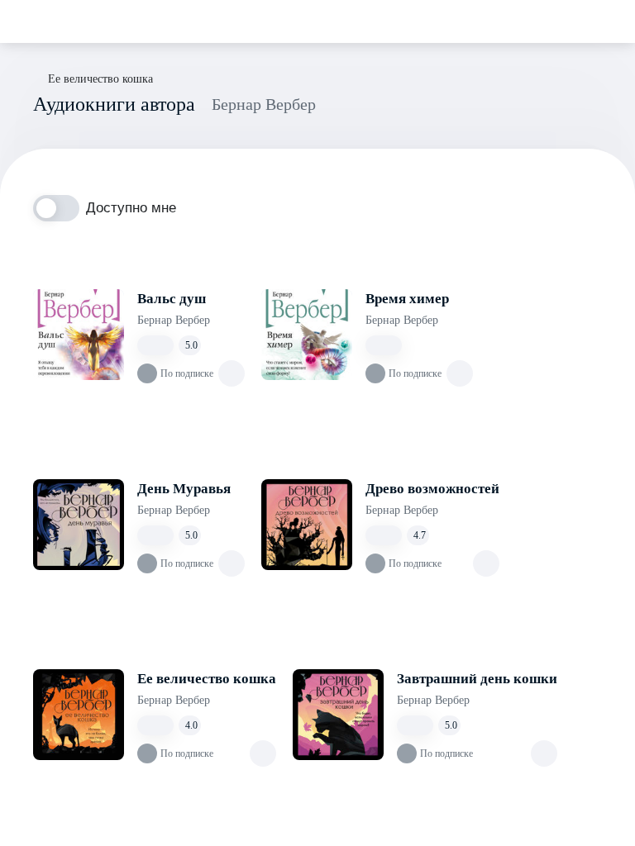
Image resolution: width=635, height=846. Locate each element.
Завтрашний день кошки (477, 679)
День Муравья (184, 489)
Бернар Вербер (173, 320)
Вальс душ (171, 299)
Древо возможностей (432, 489)
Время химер (407, 299)
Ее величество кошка (206, 679)
